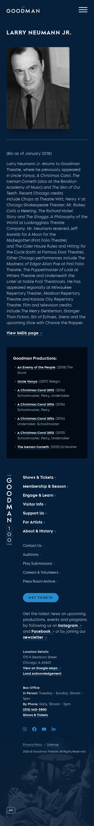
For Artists (32, 522)
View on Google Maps (40, 668)
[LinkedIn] (53, 729)
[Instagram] (25, 729)
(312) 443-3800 (35, 709)
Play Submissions (37, 563)
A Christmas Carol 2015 (35, 390)
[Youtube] (44, 729)
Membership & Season (44, 486)
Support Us (33, 513)
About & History (38, 531)
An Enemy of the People (36, 367)
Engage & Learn (38, 495)
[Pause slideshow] (11, 810)
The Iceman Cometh (33, 447)
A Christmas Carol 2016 (35, 404)
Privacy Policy (32, 744)
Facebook (40, 631)
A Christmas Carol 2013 (35, 433)
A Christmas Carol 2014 (35, 419)
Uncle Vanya (27, 381)
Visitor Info (33, 504)
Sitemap (53, 744)
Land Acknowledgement (42, 674)
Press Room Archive (39, 581)
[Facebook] (34, 729)
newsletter (33, 637)
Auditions (30, 554)
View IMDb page (22, 333)
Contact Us (32, 546)
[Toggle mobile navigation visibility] (83, 9)
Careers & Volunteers (40, 572)
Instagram (68, 625)
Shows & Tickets (38, 477)
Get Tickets (41, 598)
